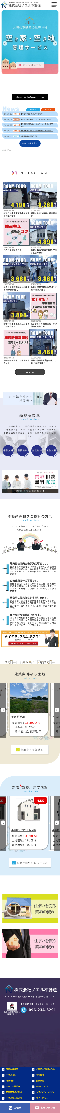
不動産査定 (11, 1075)
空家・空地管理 (13, 1087)
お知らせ (33, 109)
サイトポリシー (43, 1098)
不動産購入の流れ (14, 1098)
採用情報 (40, 1081)
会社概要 (40, 1075)
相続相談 (10, 1081)
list (54, 4)
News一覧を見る (30, 143)
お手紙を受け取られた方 (47, 1069)
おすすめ (48, 109)
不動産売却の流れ (14, 1092)
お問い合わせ (42, 1087)
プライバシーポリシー (46, 1092)
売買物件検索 (12, 1069)
